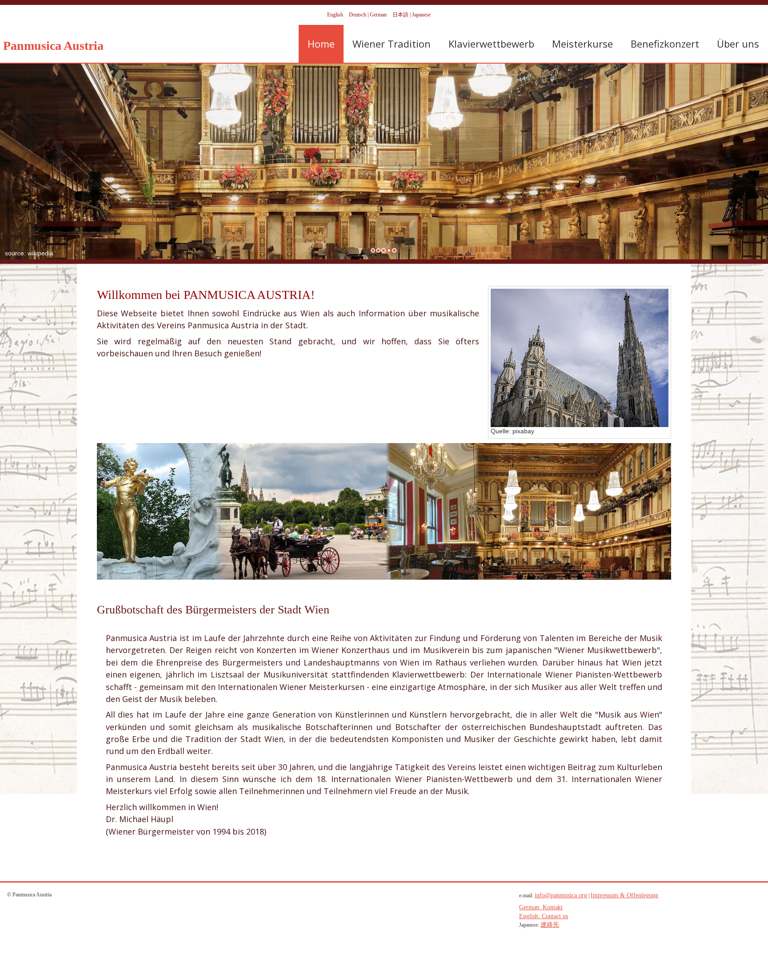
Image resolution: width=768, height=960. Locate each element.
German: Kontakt (541, 907)
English (335, 15)
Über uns (738, 43)
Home (321, 43)
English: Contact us (543, 916)
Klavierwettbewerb (491, 43)
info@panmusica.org (561, 895)
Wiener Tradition (391, 43)
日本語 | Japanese (411, 15)
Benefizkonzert (665, 43)
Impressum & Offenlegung (624, 895)
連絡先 (549, 924)
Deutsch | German (368, 15)
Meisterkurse (582, 43)
